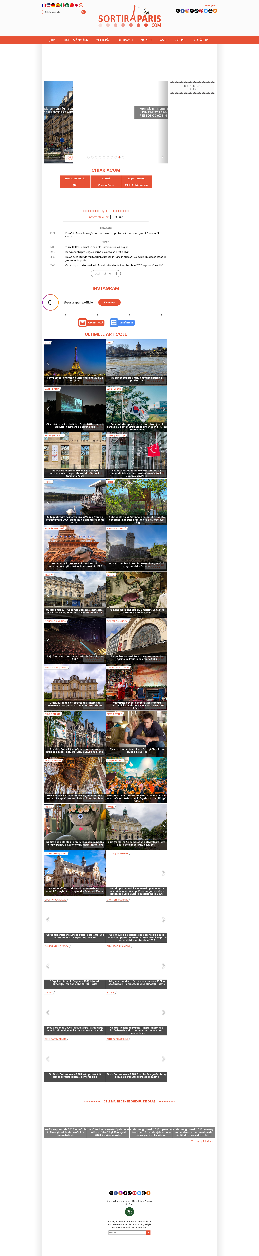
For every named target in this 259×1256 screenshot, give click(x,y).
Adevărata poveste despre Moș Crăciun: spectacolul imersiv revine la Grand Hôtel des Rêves (136, 734)
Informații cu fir (99, 217)
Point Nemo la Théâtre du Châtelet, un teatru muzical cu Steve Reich (137, 640)
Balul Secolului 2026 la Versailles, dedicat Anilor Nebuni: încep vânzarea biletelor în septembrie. (75, 826)
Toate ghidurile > (202, 1170)
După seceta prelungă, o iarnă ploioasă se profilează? (97, 252)
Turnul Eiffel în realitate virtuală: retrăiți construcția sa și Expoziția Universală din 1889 (75, 594)
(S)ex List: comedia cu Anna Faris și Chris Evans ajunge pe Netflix (136, 780)
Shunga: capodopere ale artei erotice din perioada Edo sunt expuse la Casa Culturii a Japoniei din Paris (136, 502)
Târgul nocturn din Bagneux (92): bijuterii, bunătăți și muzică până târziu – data (75, 1012)
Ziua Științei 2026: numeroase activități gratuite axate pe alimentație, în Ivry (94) (136, 872)
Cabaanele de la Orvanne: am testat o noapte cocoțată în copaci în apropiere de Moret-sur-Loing (137, 549)
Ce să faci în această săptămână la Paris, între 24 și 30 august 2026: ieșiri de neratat (108, 1161)
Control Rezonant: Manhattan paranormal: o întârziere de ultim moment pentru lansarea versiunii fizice (136, 1059)
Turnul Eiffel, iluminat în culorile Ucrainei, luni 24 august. (97, 247)
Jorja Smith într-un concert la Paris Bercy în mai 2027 (75, 687)
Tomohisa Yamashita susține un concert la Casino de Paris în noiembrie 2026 (137, 687)
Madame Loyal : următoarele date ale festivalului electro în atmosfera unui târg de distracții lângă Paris (136, 827)
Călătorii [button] (201, 40)
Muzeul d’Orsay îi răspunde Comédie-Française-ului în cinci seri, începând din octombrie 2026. (75, 640)
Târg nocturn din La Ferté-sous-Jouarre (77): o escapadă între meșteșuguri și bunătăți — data (136, 1012)
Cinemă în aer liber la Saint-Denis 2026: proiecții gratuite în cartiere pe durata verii (75, 455)
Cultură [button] (102, 40)
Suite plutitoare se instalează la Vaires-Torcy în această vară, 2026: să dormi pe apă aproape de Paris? (75, 549)
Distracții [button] (125, 40)
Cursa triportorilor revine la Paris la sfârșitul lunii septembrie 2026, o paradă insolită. (114, 265)
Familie (163, 40)
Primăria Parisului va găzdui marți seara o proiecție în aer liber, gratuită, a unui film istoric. (113, 235)
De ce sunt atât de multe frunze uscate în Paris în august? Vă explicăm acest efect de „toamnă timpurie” (116, 258)
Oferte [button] (180, 40)
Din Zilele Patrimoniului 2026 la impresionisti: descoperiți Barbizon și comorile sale (75, 1105)
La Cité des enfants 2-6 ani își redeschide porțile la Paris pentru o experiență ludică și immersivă (75, 872)
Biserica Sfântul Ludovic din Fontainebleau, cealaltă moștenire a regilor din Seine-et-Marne (75, 919)
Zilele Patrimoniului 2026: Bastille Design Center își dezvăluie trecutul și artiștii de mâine (137, 1105)
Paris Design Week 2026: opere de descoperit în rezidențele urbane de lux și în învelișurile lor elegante (151, 1161)
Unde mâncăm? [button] (76, 40)
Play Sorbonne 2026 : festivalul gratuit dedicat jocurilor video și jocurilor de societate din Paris (75, 1058)
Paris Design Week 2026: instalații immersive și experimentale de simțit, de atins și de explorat (193, 1161)
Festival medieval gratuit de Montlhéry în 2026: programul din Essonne (137, 594)
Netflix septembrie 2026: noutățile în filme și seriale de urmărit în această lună (65, 1161)
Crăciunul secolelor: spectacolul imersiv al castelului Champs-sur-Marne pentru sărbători (75, 733)
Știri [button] (52, 40)
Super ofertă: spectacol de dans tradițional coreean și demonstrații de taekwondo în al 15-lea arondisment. (137, 456)
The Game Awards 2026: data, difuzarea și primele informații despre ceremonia (142, 112)
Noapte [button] (146, 40)
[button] (49, 122)
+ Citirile (117, 217)
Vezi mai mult (104, 273)
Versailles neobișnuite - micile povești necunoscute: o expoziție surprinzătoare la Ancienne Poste (74, 502)
